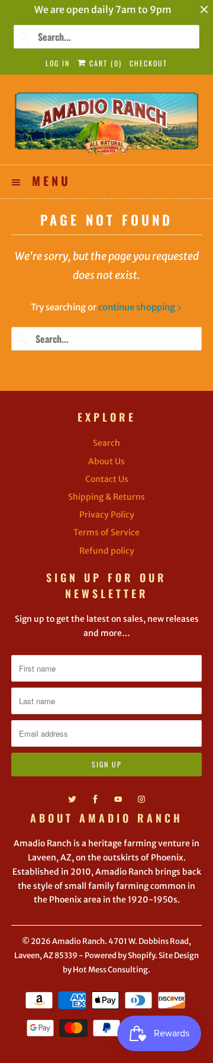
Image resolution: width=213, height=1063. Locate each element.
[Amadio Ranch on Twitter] (72, 799)
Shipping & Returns (106, 497)
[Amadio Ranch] (106, 124)
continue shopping (137, 307)
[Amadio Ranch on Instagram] (141, 799)
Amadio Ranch (78, 941)
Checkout (148, 63)
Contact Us (106, 479)
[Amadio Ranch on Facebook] (95, 799)
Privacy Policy (106, 514)
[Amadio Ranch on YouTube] (118, 799)
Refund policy (106, 550)
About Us (106, 461)
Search (106, 443)
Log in (58, 63)
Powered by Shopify (120, 955)
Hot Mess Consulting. (111, 970)
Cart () (104, 63)
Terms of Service (106, 532)
